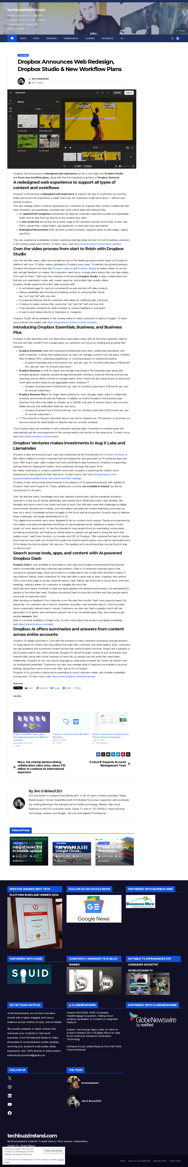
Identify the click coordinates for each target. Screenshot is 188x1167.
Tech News (23, 55)
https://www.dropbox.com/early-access (73, 676)
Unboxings (70, 38)
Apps (23, 38)
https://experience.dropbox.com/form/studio (72, 322)
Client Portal (175, 1161)
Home (123, 1161)
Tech (36, 38)
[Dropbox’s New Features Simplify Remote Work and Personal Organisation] (111, 722)
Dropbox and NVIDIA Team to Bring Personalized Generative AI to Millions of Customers (30, 737)
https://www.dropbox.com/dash (35, 624)
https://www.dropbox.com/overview (38, 436)
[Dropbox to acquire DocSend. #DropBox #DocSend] (71, 722)
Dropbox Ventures (113, 454)
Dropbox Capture (62, 268)
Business (107, 38)
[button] (172, 38)
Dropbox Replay (87, 268)
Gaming (90, 38)
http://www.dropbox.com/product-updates (97, 243)
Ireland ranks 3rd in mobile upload (27, 849)
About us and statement (140, 1161)
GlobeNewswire (83, 1005)
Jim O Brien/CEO (40, 78)
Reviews (51, 38)
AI (121, 38)
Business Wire (160, 1161)
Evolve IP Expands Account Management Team (108, 763)
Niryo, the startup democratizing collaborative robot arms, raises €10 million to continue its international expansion (41, 767)
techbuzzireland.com (26, 9)
